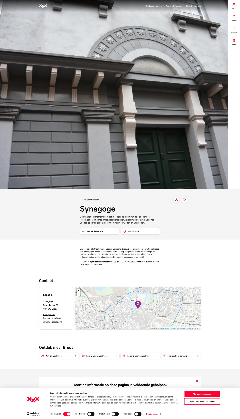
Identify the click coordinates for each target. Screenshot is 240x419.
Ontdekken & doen (153, 6)
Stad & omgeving (193, 6)
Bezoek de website (52, 318)
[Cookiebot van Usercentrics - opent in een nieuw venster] (33, 414)
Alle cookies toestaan (202, 394)
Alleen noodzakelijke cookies (202, 401)
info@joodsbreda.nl (52, 322)
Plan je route (49, 314)
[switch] (90, 414)
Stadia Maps (164, 328)
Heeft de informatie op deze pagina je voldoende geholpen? (120, 385)
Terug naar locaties (90, 199)
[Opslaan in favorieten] (184, 200)
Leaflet (154, 328)
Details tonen (152, 414)
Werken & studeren (174, 6)
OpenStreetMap (187, 328)
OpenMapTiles (175, 328)
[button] (138, 304)
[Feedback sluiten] (197, 381)
